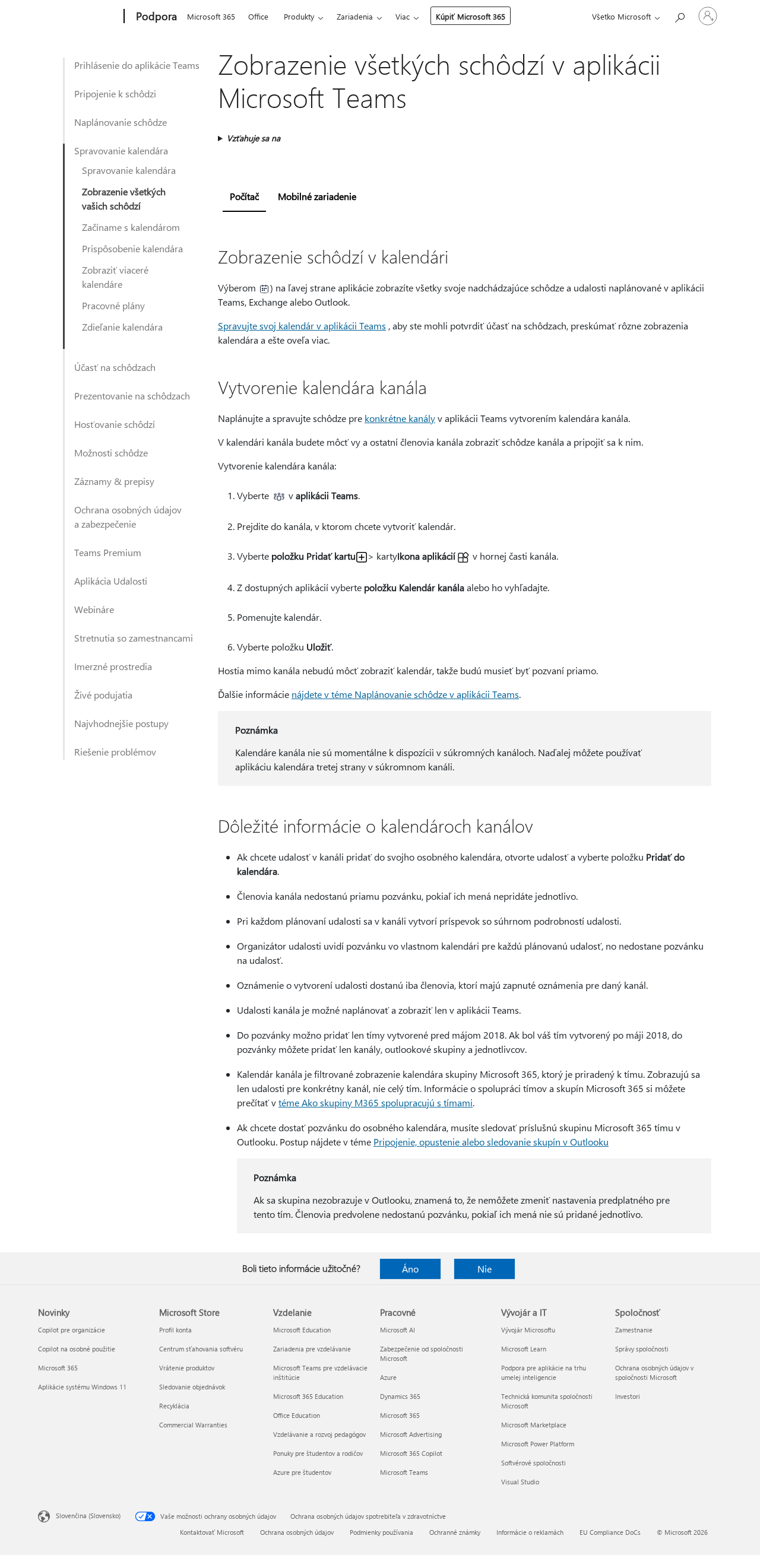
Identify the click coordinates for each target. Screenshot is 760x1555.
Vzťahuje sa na (253, 138)
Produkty (299, 16)
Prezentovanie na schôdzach (132, 395)
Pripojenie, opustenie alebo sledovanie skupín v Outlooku (491, 1141)
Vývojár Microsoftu (528, 1329)
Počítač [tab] (244, 196)
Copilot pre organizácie (71, 1329)
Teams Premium (107, 552)
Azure (388, 1377)
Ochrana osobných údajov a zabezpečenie (128, 516)
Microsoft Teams (404, 1472)
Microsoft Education (302, 1329)
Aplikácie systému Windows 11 (82, 1386)
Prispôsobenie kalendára (132, 248)
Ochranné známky (454, 1532)
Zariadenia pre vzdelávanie (312, 1348)
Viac (402, 16)
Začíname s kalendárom (131, 227)
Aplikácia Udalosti (110, 581)
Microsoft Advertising (411, 1434)
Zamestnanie (634, 1329)
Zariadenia (355, 16)
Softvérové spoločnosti (533, 1462)
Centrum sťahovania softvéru (201, 1348)
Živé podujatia (103, 694)
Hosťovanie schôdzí (114, 424)
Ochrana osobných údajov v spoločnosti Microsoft (654, 1372)
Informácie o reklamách (529, 1532)
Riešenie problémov (115, 751)
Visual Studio (520, 1481)
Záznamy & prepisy (114, 481)
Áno (410, 1268)
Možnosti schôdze (111, 452)
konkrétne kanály (400, 418)
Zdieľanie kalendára (122, 326)
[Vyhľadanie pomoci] (679, 15)
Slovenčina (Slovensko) (88, 1515)
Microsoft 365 (211, 16)
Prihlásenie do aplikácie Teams (137, 65)
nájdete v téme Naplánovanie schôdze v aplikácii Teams (405, 694)
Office (258, 16)
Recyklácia (174, 1405)
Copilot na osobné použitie (76, 1348)
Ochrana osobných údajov (297, 1532)
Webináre (94, 609)
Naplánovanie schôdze (120, 122)
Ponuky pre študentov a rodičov (318, 1453)
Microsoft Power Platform (537, 1443)
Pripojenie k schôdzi (115, 93)
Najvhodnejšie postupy (121, 723)
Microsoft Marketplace (533, 1424)
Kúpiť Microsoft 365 (470, 16)
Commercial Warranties (193, 1424)
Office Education (296, 1415)
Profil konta (175, 1329)
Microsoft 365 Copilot (411, 1453)
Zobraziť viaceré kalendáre (115, 277)
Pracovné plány (113, 305)
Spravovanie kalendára (121, 150)
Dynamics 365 (400, 1396)
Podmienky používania (381, 1532)
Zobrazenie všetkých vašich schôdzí (124, 198)
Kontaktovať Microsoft (212, 1532)
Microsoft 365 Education (308, 1396)
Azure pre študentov (302, 1472)
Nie (484, 1268)
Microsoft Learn (523, 1348)
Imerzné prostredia (113, 666)
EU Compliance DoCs (610, 1532)
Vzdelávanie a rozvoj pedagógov (319, 1434)
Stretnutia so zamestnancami (133, 637)
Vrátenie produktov (186, 1367)
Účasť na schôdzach (115, 367)
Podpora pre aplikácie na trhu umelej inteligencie (543, 1372)
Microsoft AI (397, 1329)
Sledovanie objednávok (192, 1386)
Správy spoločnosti (642, 1348)
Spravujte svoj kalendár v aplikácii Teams (302, 325)
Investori (627, 1396)
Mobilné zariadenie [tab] (317, 196)
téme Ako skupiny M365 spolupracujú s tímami (375, 1102)
